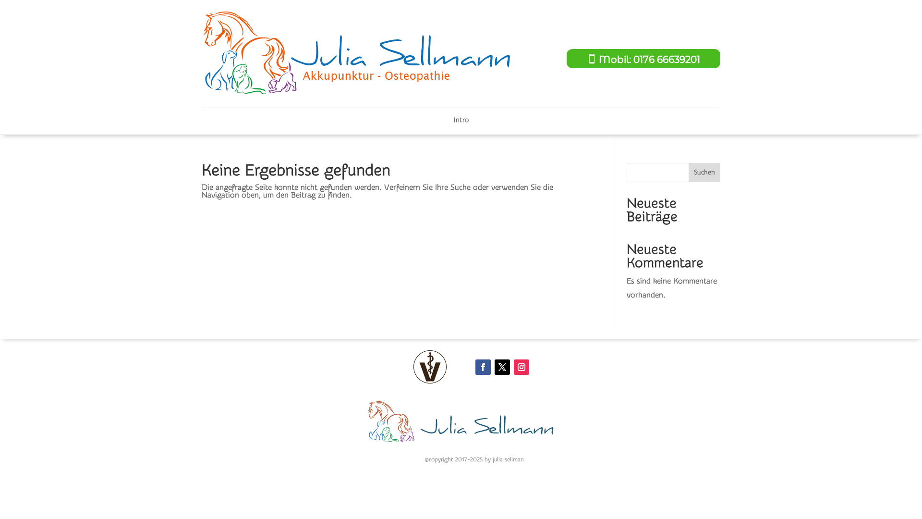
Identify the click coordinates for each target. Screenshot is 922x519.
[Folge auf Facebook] (483, 367)
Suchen (704, 172)
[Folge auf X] (502, 367)
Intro (461, 120)
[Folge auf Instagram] (521, 367)
